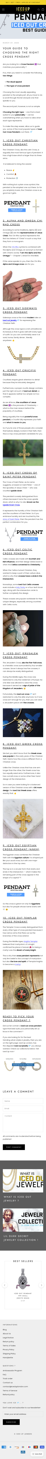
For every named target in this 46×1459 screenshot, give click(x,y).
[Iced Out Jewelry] (23, 9)
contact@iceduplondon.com (15, 1386)
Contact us (8, 1382)
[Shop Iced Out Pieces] (23, 1065)
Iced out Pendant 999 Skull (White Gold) (23, 1295)
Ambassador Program (12, 1370)
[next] (41, 1285)
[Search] (39, 9)
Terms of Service (10, 1390)
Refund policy (9, 1394)
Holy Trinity (20, 587)
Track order (8, 1378)
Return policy (8, 1341)
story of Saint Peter (11, 519)
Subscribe (11, 1422)
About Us (7, 1333)
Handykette (8, 1357)
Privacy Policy (8, 1349)
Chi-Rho (15, 247)
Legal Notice (8, 1337)
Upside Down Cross (11, 505)
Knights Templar (31, 941)
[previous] (4, 1285)
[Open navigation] (3, 9)
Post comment (13, 1147)
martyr (18, 964)
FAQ (4, 1374)
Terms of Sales (9, 1345)
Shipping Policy (9, 1353)
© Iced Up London (23, 1434)
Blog (5, 1329)
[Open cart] (43, 9)
